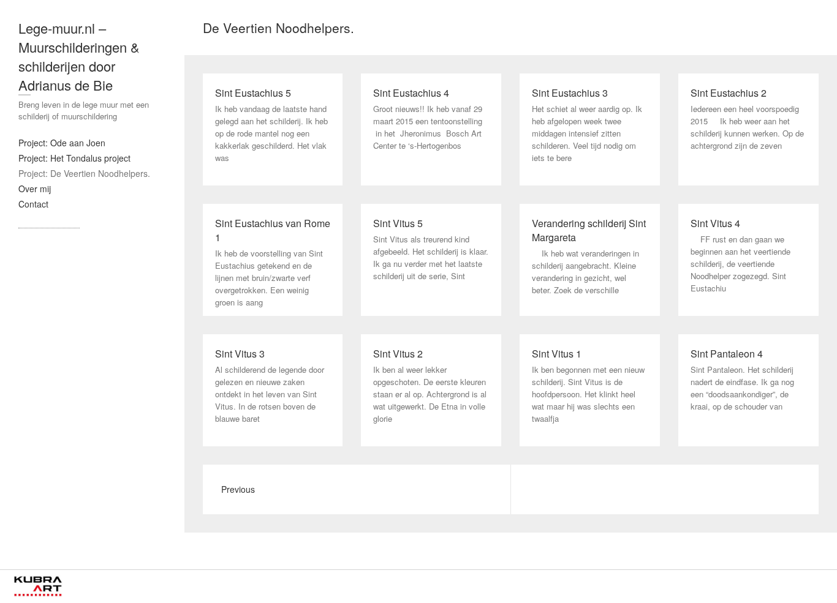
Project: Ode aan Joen (61, 143)
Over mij (34, 188)
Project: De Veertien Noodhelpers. (84, 173)
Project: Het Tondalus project (74, 158)
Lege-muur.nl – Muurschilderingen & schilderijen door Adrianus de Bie (79, 56)
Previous (238, 489)
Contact (33, 204)
